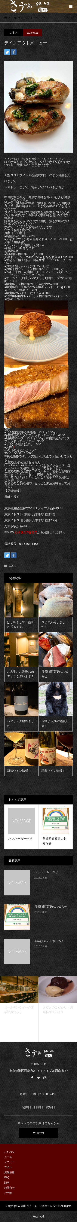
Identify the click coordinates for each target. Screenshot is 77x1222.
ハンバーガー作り (46, 872)
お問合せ (9, 1187)
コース (8, 1157)
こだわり (9, 1152)
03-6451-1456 (28, 544)
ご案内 (14, 32)
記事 (6, 1182)
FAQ (6, 1177)
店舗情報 (9, 1172)
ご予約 (8, 1193)
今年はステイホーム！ (49, 941)
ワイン (8, 1167)
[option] (20, 1009)
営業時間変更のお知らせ (50, 906)
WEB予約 (38, 1133)
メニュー (9, 1162)
